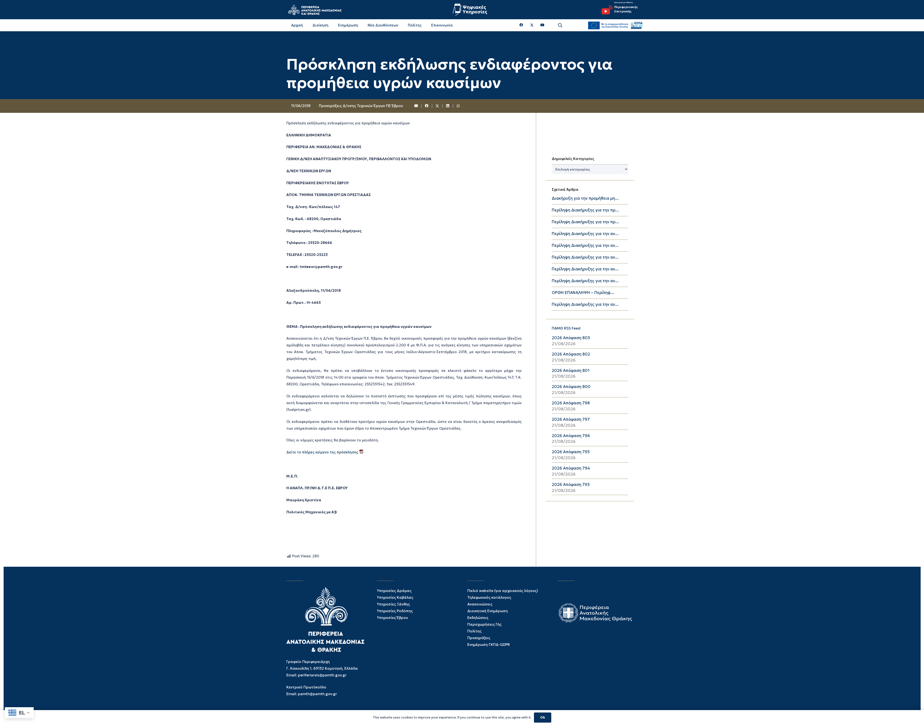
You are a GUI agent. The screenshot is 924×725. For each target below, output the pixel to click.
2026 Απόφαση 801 (571, 370)
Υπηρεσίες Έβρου (392, 617)
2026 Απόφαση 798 (571, 403)
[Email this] (416, 106)
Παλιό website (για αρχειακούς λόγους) (502, 590)
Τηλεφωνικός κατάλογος (489, 597)
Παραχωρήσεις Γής (484, 624)
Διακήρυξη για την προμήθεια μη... (585, 198)
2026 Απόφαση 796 (571, 435)
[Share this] (427, 106)
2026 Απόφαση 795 (571, 451)
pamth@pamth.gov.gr (317, 694)
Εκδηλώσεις (477, 617)
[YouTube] (542, 25)
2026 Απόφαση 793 (571, 484)
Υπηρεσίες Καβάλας (395, 597)
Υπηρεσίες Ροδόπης (395, 611)
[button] (560, 25)
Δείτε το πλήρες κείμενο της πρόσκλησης (322, 452)
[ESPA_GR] (615, 25)
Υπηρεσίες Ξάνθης (393, 604)
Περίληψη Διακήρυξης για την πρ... (585, 210)
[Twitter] (532, 25)
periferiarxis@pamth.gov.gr (322, 675)
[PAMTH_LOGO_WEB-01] (314, 10)
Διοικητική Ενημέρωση (487, 611)
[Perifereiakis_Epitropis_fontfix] (618, 9)
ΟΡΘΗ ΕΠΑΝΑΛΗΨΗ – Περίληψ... (583, 292)
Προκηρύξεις (478, 638)
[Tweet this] (437, 106)
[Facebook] (521, 25)
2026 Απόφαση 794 (571, 468)
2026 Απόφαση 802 (571, 354)
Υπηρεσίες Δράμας (394, 590)
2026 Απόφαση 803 (571, 337)
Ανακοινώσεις (479, 604)
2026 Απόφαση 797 (571, 419)
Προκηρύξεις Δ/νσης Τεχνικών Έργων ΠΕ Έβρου (361, 105)
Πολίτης (474, 631)
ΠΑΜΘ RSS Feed (566, 328)
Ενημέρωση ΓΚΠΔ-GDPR (488, 644)
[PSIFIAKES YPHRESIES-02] (470, 10)
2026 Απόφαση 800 (571, 386)
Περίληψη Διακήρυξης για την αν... (585, 233)
